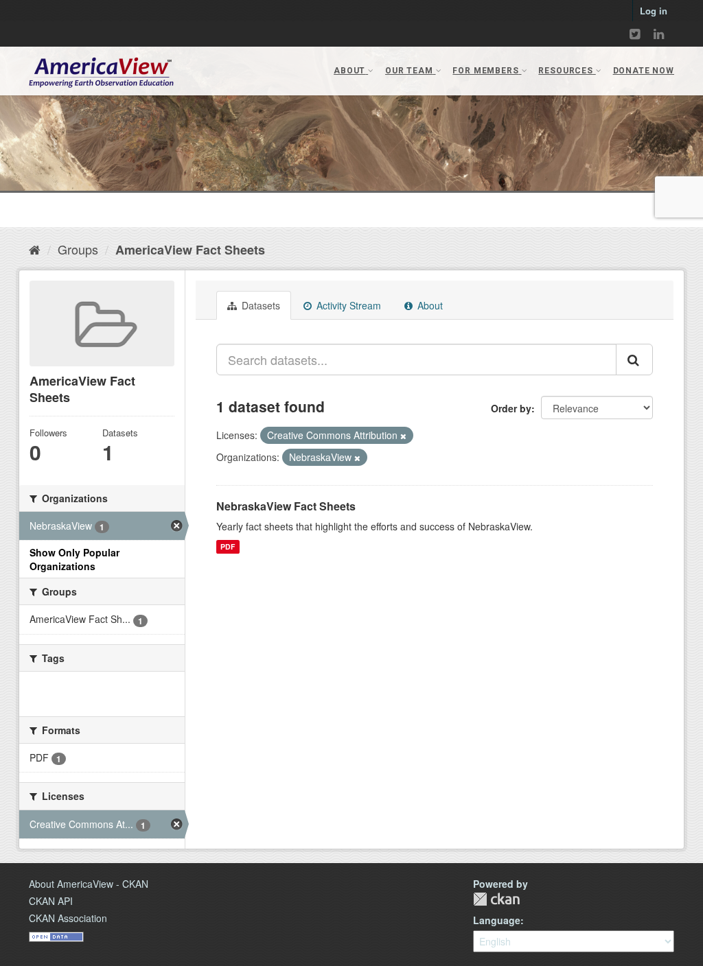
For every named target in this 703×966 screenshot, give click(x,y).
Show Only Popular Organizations (74, 559)
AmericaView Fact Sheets (190, 250)
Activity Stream (347, 305)
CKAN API (51, 901)
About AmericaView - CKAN (88, 884)
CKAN (496, 899)
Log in (653, 10)
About (429, 305)
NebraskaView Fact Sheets (286, 506)
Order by (511, 408)
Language (496, 920)
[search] (634, 359)
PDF (227, 546)
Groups (78, 249)
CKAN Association (68, 918)
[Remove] (403, 435)
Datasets (259, 305)
